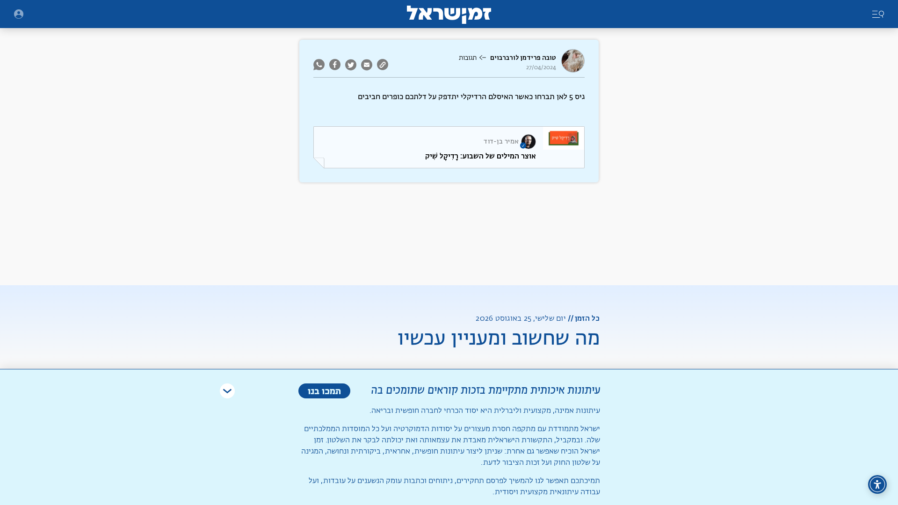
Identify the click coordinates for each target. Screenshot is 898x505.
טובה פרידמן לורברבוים (523, 57)
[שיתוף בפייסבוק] (335, 64)
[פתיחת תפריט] (18, 14)
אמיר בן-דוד (501, 141)
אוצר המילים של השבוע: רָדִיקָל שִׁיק (480, 156)
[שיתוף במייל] (367, 64)
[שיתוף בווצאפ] (320, 64)
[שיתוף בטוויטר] (351, 64)
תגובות (468, 58)
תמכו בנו (324, 390)
